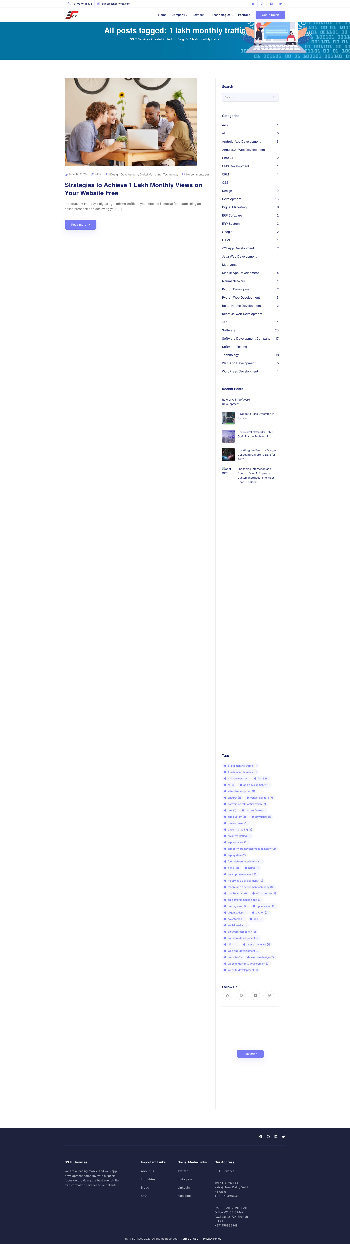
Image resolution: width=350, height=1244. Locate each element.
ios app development (242, 874)
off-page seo (266, 893)
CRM (225, 174)
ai (231, 784)
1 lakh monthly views (242, 772)
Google (227, 232)
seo (224, 322)
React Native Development (241, 306)
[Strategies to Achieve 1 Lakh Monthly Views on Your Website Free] (131, 125)
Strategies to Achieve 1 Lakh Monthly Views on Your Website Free (133, 188)
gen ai (233, 867)
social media (237, 925)
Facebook (185, 1195)
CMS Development (235, 166)
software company (242, 931)
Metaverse (230, 264)
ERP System (231, 223)
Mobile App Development (240, 273)
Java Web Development (239, 256)
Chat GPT (229, 158)
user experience (258, 944)
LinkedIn (184, 1187)
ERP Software (232, 215)
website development (243, 969)
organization (237, 912)
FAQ (143, 1195)
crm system (237, 816)
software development (243, 938)
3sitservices (238, 778)
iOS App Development (238, 248)
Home (162, 15)
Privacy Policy (212, 1238)
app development (256, 784)
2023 (263, 778)
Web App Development (239, 363)
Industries (148, 1179)
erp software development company (252, 848)
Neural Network (233, 281)
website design (262, 957)
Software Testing (234, 347)
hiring (253, 867)
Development (129, 174)
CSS (225, 182)
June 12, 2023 (78, 174)
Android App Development (241, 141)
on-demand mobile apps (244, 899)
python (262, 912)
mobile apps (237, 893)
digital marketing (240, 829)
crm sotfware (255, 810)
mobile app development (245, 880)
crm (232, 810)
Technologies (221, 15)
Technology (170, 174)
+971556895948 (226, 1225)
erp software (238, 842)
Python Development (237, 289)
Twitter (183, 1171)
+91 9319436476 (226, 1196)
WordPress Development (240, 371)
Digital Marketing (151, 174)
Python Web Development (241, 297)
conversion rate (261, 797)
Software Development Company (246, 338)
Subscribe (250, 1054)
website (235, 957)
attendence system (241, 791)
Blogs (145, 1187)
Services (198, 15)
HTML (226, 240)
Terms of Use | (191, 1238)
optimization (266, 906)
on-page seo (237, 906)
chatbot (234, 797)
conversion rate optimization (247, 803)
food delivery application (245, 861)
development (237, 823)
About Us (147, 1171)
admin (98, 174)
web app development (243, 950)
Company (178, 15)
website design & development (248, 963)
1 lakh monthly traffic (242, 765)
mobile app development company (251, 886)
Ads (225, 125)
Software (228, 330)
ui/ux (233, 944)
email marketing (239, 835)
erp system (237, 855)
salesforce (236, 918)
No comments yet (197, 174)
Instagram (185, 1179)
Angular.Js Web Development (243, 150)
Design (114, 174)
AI (223, 133)
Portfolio (244, 15)
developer (263, 816)
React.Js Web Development (242, 314)
